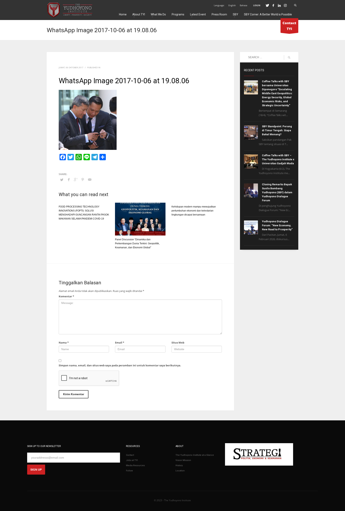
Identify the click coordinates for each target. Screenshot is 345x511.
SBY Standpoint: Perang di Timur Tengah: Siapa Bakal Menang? (277, 130)
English (232, 5)
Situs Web (178, 342)
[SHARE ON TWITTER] (62, 180)
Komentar (66, 296)
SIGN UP (36, 469)
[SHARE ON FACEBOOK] (69, 179)
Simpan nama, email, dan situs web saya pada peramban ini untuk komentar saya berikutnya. (120, 365)
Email (119, 342)
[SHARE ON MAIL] (90, 179)
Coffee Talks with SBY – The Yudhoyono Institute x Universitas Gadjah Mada (278, 159)
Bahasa (243, 5)
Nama (64, 342)
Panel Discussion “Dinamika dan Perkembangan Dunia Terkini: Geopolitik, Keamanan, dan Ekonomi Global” (137, 243)
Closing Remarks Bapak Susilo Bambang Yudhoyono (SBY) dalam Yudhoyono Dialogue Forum (277, 192)
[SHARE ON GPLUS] (76, 179)
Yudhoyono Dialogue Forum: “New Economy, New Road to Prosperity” (277, 225)
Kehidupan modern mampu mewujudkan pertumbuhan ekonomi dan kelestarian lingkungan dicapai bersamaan (194, 210)
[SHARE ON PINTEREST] (83, 179)
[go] (289, 57)
